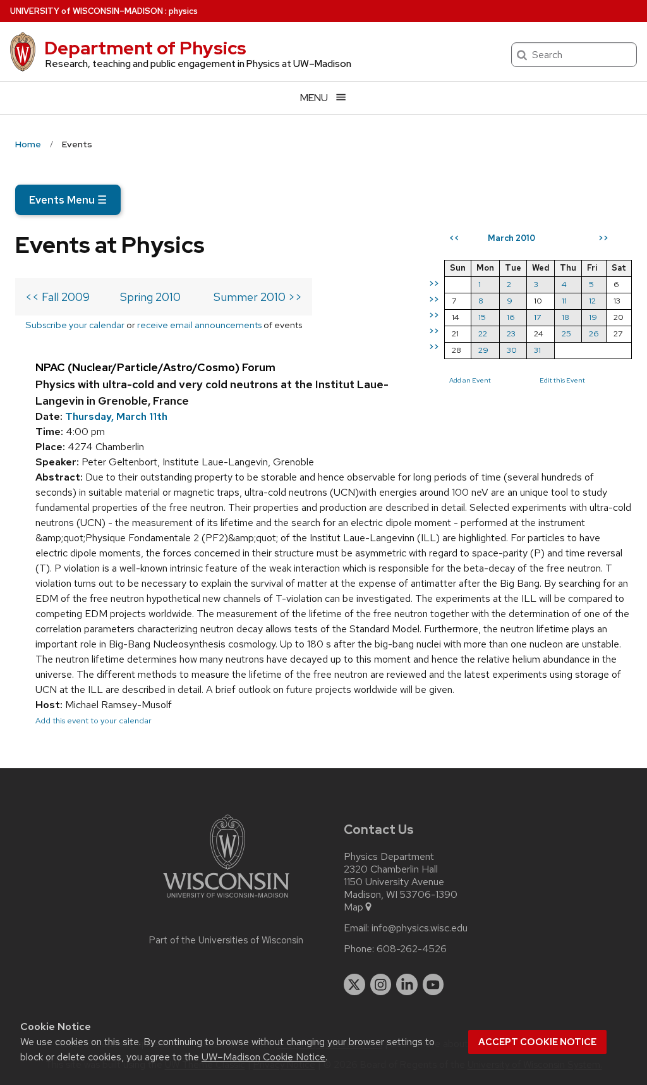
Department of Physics (145, 48)
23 (511, 333)
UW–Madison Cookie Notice (263, 1057)
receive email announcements (199, 325)
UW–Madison (86, 11)
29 (483, 350)
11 (564, 300)
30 (512, 350)
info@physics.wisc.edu (420, 928)
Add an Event (470, 380)
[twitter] (354, 984)
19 (593, 317)
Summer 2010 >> (258, 297)
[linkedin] (407, 984)
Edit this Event (562, 380)
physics (183, 11)
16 (511, 317)
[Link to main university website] (226, 900)
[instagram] (381, 984)
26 (594, 333)
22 (482, 333)
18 (565, 317)
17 (537, 317)
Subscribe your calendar (74, 325)
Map (353, 907)
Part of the (226, 940)
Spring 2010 (150, 297)
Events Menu (68, 200)
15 (482, 317)
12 (592, 300)
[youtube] (433, 984)
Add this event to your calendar (93, 720)
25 (566, 333)
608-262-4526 (412, 949)
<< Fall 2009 (57, 297)
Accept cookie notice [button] (537, 1042)
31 (537, 350)
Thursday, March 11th (116, 416)
